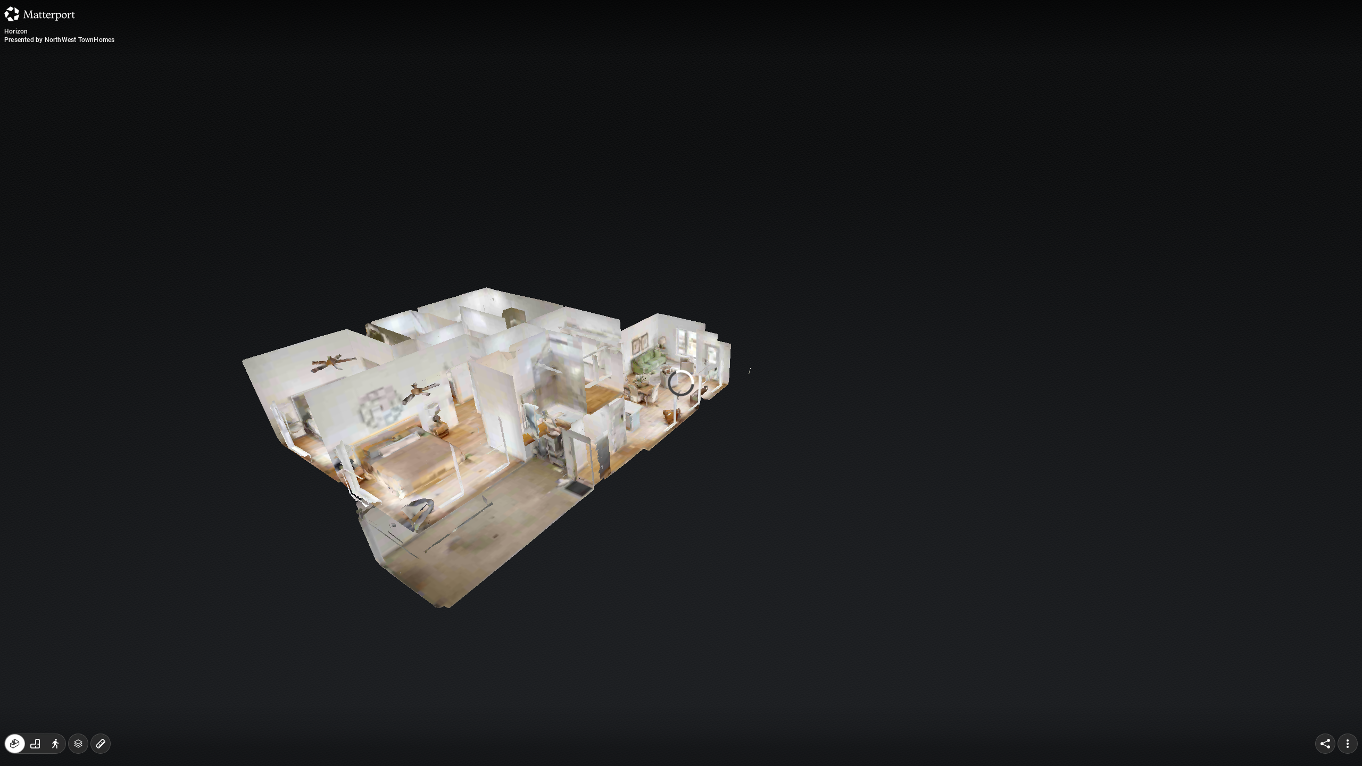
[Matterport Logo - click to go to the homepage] (39, 13)
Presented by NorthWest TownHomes (59, 40)
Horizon (16, 31)
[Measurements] (100, 744)
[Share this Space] (1325, 744)
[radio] (15, 743)
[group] (35, 744)
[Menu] (1348, 744)
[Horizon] (681, 383)
